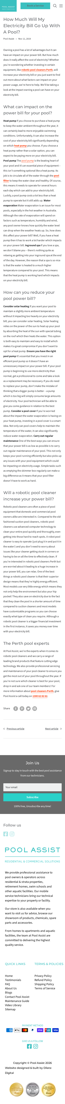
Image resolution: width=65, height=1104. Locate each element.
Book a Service (35, 6)
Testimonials (13, 980)
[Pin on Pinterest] (22, 708)
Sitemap (10, 1009)
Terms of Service (44, 988)
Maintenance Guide (17, 1001)
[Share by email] (34, 708)
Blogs (8, 992)
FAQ (7, 984)
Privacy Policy (43, 976)
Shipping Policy (44, 984)
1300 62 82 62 (39, 696)
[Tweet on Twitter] (28, 708)
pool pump (28, 161)
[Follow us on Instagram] (12, 833)
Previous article (15, 729)
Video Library (13, 1005)
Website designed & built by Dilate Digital (28, 1070)
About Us (11, 988)
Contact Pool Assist (17, 997)
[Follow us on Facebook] (5, 833)
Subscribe (32, 797)
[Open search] (55, 6)
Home (9, 976)
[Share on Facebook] (15, 708)
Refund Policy (43, 980)
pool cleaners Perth (42, 691)
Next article (51, 729)
